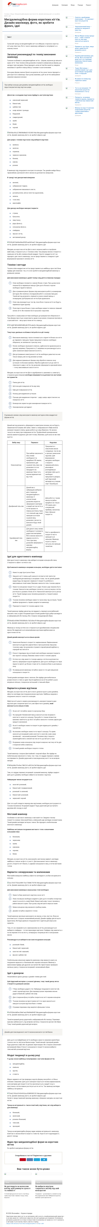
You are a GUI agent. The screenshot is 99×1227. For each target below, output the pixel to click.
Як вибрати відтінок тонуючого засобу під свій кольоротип (47, 1188)
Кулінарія (65, 5)
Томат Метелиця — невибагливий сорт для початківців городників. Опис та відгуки (83, 70)
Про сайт (41, 1223)
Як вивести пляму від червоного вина (83, 79)
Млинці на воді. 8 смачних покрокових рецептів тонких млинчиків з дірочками (84, 110)
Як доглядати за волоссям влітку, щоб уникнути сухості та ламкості (17, 1188)
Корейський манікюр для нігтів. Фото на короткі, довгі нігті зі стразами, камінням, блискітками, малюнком (84, 59)
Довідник (55, 5)
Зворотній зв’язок (12, 1223)
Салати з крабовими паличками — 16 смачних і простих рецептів (84, 19)
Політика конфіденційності (28, 1223)
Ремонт (88, 5)
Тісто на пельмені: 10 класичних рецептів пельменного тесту (83, 89)
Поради (80, 5)
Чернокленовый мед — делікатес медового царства (83, 28)
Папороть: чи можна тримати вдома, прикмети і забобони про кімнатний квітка (84, 99)
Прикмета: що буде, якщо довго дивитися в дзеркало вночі (84, 48)
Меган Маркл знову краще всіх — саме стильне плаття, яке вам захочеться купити (84, 38)
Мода (73, 5)
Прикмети (78, 52)
